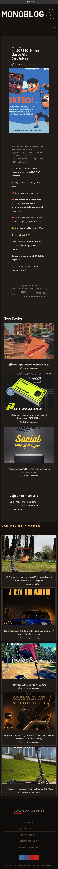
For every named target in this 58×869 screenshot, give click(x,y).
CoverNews (36, 865)
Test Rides (8, 677)
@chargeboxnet (29, 835)
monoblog (33, 64)
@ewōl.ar (29, 822)
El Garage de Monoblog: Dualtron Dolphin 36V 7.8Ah (29, 789)
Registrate (29, 1)
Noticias (16, 47)
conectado (15, 505)
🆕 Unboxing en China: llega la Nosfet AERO (29, 364)
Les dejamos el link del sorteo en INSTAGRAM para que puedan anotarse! (26, 245)
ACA (22, 270)
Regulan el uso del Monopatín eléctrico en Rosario (27, 288)
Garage (7, 569)
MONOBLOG (22, 14)
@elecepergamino (29, 847)
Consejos (8, 623)
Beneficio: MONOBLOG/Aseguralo (29, 294)
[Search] (54, 28)
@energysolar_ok (29, 841)
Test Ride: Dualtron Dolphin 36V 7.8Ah (29, 684)
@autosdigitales (29, 829)
